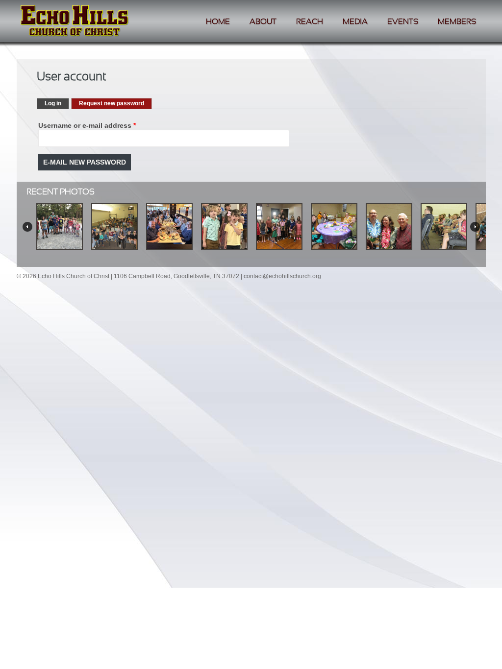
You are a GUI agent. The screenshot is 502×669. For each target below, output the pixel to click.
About (263, 21)
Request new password (115, 103)
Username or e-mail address (87, 125)
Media (355, 21)
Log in (53, 103)
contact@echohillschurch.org (282, 276)
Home (218, 21)
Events (402, 21)
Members (457, 21)
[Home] (75, 22)
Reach (309, 21)
